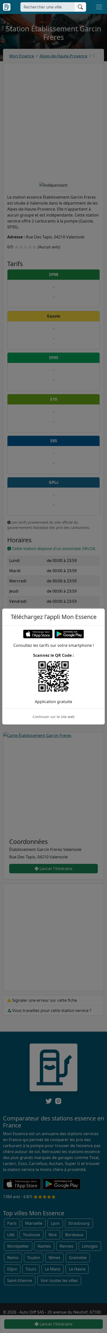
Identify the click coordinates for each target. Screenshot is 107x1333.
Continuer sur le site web (54, 716)
